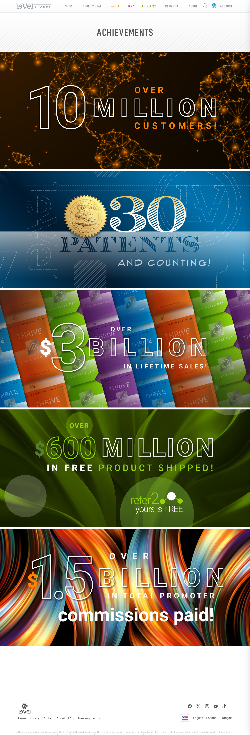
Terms (22, 718)
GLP (115, 6)
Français (226, 718)
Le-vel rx (149, 6)
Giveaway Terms (88, 718)
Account (226, 6)
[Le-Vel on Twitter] (198, 706)
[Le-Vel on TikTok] (224, 706)
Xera (131, 6)
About (61, 718)
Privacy (34, 718)
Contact (48, 718)
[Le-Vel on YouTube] (215, 706)
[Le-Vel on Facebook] (190, 706)
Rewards (171, 6)
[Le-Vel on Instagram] (207, 706)
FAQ (71, 718)
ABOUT (193, 6)
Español (211, 718)
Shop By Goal (92, 6)
